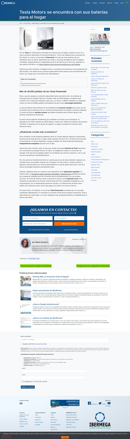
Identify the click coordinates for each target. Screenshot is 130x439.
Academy (102, 3)
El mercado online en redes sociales (99, 113)
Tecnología (27, 23)
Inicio (20, 23)
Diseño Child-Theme (71, 415)
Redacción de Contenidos (72, 419)
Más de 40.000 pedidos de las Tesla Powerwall (33, 83)
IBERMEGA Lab (23, 421)
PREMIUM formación (71, 417)
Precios (109, 3)
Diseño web (94, 144)
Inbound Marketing (55, 424)
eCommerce (94, 146)
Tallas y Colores (39, 422)
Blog (122, 3)
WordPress (53, 422)
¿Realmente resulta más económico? (31, 85)
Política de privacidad (39, 344)
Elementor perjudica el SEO (99, 87)
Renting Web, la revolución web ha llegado (100, 68)
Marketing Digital (96, 151)
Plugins (93, 154)
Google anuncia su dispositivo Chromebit (93, 266)
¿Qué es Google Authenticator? (100, 76)
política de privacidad (57, 229)
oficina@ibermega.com (38, 365)
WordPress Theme (71, 427)
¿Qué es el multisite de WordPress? (97, 79)
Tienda (116, 3)
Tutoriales (94, 180)
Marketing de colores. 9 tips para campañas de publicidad (99, 126)
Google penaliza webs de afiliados (98, 100)
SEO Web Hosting (70, 422)
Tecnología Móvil (96, 172)
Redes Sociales (95, 167)
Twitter (104, 404)
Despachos (38, 419)
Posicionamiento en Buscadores (100, 159)
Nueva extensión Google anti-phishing (36, 266)
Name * (24, 368)
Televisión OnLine (96, 177)
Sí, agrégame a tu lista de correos (34, 381)
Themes (94, 3)
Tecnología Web (95, 175)
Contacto (21, 426)
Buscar (107, 29)
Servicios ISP (54, 429)
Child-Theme (54, 419)
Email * (24, 374)
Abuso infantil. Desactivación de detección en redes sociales (100, 117)
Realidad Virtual (95, 164)
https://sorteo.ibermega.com (98, 51)
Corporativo (38, 417)
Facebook (94, 404)
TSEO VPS (68, 424)
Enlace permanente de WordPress (97, 72)
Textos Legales (23, 419)
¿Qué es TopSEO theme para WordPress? (99, 104)
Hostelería (37, 424)
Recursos (53, 427)
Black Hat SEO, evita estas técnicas (98, 91)
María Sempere (41, 242)
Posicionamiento (95, 157)
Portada (87, 3)
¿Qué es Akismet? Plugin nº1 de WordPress (100, 84)
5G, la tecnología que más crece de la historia (100, 122)
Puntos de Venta (23, 423)
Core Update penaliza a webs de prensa (99, 95)
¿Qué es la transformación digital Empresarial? (98, 108)
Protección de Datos (97, 162)
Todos (36, 415)
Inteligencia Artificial (97, 149)
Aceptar (65, 437)
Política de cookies (121, 433)
